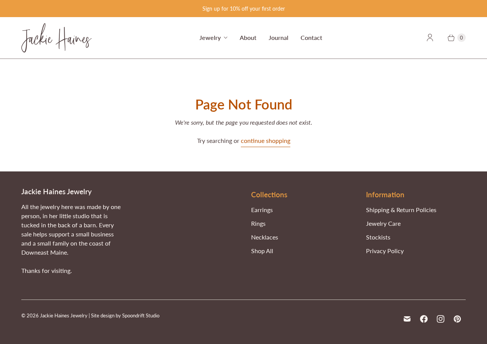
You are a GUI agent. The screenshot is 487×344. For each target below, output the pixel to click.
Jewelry (210, 37)
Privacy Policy (385, 250)
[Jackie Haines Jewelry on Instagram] (440, 319)
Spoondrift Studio (140, 315)
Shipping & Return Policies (401, 209)
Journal (278, 37)
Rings (258, 223)
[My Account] (430, 38)
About (248, 37)
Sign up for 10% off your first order (243, 8)
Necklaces (264, 237)
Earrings (262, 209)
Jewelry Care (383, 223)
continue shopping (265, 140)
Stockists (378, 237)
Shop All (262, 250)
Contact (311, 37)
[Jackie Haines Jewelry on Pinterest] (457, 319)
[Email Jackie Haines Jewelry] (407, 319)
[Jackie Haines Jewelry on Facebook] (423, 319)
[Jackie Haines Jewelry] (56, 37)
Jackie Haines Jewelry (64, 315)
